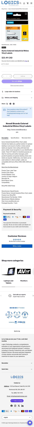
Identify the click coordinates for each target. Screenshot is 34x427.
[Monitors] (24, 271)
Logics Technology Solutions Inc (12, 423)
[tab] (5, 138)
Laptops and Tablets (8, 282)
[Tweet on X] (7, 103)
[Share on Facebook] (10, 103)
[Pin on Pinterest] (13, 103)
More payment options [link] (17, 85)
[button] (28, 3)
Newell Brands (5, 44)
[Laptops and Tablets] (8, 271)
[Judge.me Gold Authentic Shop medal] (17, 314)
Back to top (17, 331)
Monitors (23, 281)
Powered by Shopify (24, 423)
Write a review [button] (17, 246)
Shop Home (4, 8)
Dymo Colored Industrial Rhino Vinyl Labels (18, 8)
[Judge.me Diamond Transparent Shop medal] (9, 314)
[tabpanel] (17, 172)
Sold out (23, 76)
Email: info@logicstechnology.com (17, 396)
